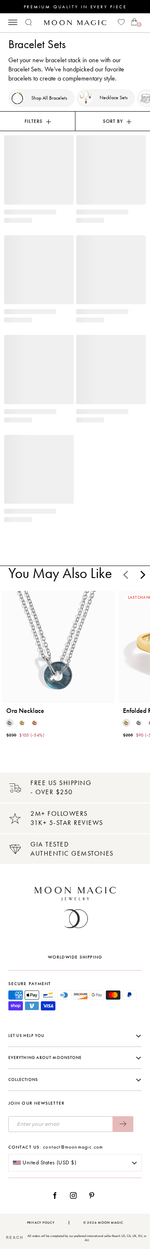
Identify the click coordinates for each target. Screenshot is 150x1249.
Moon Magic (110, 1223)
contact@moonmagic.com (73, 1147)
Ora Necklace (25, 711)
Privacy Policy (41, 1223)
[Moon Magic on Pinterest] (93, 1195)
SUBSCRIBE (122, 1124)
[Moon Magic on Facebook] (57, 1195)
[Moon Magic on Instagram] (75, 1195)
